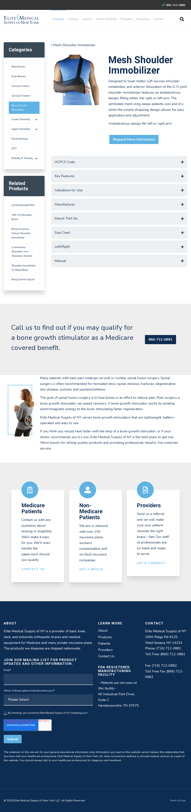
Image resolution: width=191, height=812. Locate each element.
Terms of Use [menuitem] (178, 800)
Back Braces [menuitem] (18, 66)
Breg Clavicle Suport (23, 279)
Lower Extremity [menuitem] (21, 119)
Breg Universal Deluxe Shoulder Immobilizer (21, 233)
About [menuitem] (103, 630)
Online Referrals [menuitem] (106, 19)
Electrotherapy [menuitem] (20, 139)
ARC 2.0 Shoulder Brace (22, 217)
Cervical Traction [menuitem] (21, 96)
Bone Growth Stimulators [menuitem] (19, 108)
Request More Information (134, 139)
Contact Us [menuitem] (106, 656)
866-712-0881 (175, 5)
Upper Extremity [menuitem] (21, 129)
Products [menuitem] (58, 19)
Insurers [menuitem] (87, 19)
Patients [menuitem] (73, 19)
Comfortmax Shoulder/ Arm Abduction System (22, 252)
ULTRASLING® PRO (23, 205)
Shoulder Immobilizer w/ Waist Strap (24, 268)
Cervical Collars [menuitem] (20, 86)
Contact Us (33, 569)
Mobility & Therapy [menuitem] (22, 158)
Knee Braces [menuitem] (19, 76)
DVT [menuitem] (14, 148)
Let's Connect (151, 563)
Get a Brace (91, 569)
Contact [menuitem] (158, 19)
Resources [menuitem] (143, 19)
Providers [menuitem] (126, 19)
